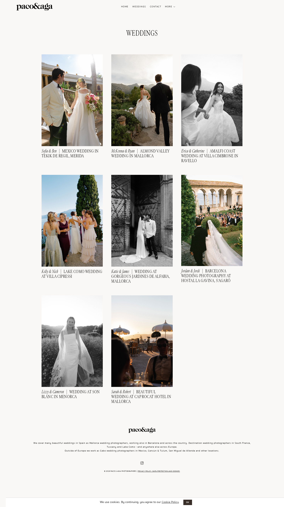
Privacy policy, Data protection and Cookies (159, 471)
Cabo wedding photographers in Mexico (123, 451)
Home (124, 6)
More (168, 6)
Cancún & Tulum (157, 451)
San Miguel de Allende (182, 451)
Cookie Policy (170, 502)
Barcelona (153, 443)
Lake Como (128, 447)
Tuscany (111, 447)
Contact (155, 6)
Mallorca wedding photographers (108, 443)
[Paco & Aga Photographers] (34, 7)
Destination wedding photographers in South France (219, 443)
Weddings (139, 6)
